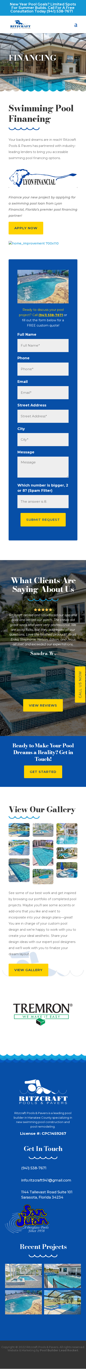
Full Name (26, 334)
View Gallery (28, 970)
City (21, 429)
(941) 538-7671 (60, 11)
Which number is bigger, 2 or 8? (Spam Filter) (42, 488)
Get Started (43, 772)
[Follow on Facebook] (37, 1360)
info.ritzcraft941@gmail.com (46, 1180)
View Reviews (43, 705)
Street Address (31, 405)
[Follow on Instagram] (49, 1360)
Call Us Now (80, 684)
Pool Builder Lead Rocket (59, 1350)
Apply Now (25, 228)
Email (22, 382)
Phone (23, 358)
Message (25, 452)
